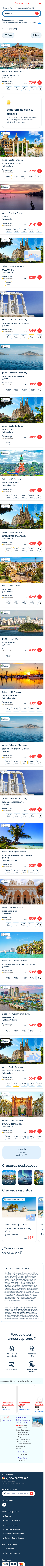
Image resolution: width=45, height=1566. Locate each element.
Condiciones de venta (12, 1520)
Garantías (8, 1516)
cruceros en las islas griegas (21, 1312)
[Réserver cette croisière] (39, 82)
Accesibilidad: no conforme (14, 1533)
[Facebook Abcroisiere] (4, 1505)
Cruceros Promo (9, 8)
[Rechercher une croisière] (31, 1493)
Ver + (39, 22)
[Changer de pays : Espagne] (3, 1478)
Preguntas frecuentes (12, 1553)
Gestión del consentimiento (14, 1538)
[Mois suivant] (40, 89)
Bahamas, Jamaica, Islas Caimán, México (17, 1230)
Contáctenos (9, 1549)
